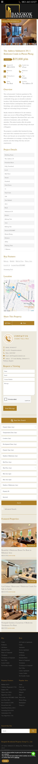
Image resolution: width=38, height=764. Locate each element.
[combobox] (19, 427)
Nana (20, 695)
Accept (5, 761)
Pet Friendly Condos (6, 665)
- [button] (6, 285)
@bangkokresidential (16, 350)
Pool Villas (4, 660)
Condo (3, 642)
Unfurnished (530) (6, 713)
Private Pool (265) (6, 705)
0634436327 (13, 347)
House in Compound (6, 652)
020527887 (12, 353)
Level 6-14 (7, 265)
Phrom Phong (22, 700)
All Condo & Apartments (25, 642)
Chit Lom (21, 687)
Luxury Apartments (24, 671)
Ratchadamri (22, 702)
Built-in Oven (20, 261)
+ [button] (6, 282)
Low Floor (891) (5, 700)
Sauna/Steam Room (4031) (8, 708)
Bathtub (12, 261)
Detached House (5, 650)
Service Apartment (24, 650)
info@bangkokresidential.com (17, 356)
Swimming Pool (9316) (7, 710)
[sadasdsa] (19, 295)
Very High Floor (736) (7, 715)
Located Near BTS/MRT (18, 265)
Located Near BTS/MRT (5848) (9, 697)
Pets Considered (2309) (7, 702)
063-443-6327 (29, 1)
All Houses (4, 647)
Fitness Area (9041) (6, 692)
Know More (11, 555)
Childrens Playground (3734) (9, 687)
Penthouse (4, 645)
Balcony (6, 261)
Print (24, 323)
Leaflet (32, 310)
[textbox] (19, 432)
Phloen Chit (22, 697)
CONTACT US (21, 336)
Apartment (22, 647)
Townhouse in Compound (8, 658)
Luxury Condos (5, 663)
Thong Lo (21, 705)
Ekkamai (21, 692)
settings (16, 757)
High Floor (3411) (6, 695)
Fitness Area (28, 261)
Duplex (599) (4, 690)
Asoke (20, 684)
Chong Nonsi (22, 690)
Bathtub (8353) (5, 684)
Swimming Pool (8, 269)
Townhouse (4, 655)
